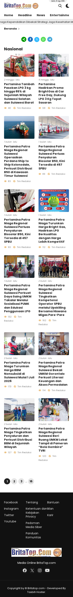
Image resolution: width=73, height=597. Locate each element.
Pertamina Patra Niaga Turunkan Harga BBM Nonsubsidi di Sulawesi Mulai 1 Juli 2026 (19, 372)
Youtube (10, 521)
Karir (50, 515)
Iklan (50, 509)
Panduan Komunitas (33, 535)
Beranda (10, 29)
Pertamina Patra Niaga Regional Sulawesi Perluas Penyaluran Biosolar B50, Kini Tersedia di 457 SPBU (52, 157)
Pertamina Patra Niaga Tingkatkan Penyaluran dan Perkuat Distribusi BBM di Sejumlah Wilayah (18, 438)
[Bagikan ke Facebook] (30, 39)
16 (31, 481)
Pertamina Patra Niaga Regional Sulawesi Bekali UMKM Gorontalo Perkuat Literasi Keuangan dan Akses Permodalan (53, 374)
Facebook (11, 502)
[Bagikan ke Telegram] (49, 39)
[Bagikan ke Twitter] (37, 39)
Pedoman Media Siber (34, 525)
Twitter (9, 515)
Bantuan (53, 502)
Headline (25, 15)
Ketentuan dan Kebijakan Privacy (36, 513)
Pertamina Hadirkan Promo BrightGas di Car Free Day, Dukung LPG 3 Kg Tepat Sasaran (52, 93)
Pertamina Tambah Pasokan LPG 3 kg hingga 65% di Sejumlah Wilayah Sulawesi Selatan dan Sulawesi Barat (19, 93)
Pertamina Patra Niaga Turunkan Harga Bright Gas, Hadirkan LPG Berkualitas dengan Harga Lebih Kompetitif (52, 231)
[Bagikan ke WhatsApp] (43, 39)
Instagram (11, 509)
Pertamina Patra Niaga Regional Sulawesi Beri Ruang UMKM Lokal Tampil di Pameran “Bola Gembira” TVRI (53, 440)
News (41, 15)
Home (8, 15)
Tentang (32, 502)
